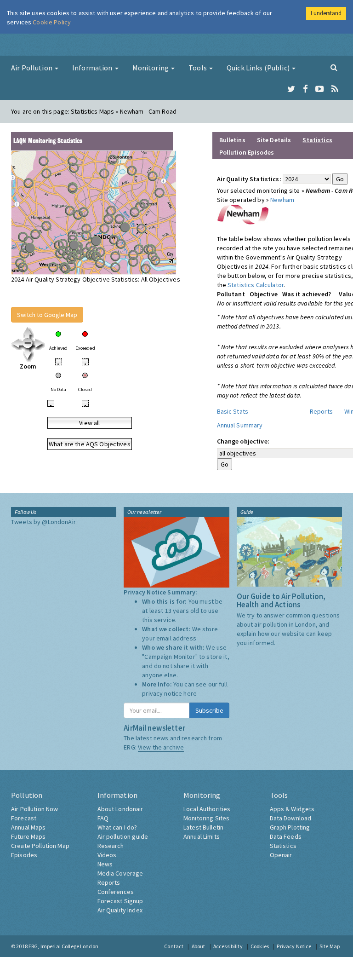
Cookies (260, 946)
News (105, 864)
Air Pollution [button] (32, 67)
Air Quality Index (119, 910)
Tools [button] (198, 67)
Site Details (274, 140)
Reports (321, 411)
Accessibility (228, 946)
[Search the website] (334, 67)
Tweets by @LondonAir (43, 522)
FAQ (102, 818)
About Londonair (120, 809)
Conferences (115, 892)
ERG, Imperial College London (63, 946)
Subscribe (209, 710)
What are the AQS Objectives (90, 444)
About (198, 946)
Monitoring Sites (206, 818)
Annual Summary (240, 425)
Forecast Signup (120, 901)
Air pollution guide (122, 836)
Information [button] (93, 67)
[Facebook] (305, 89)
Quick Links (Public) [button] (259, 67)
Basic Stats (233, 411)
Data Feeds (286, 836)
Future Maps (28, 836)
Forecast (23, 818)
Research (110, 846)
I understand (326, 13)
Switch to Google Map (47, 315)
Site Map (329, 946)
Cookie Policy (52, 22)
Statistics (283, 846)
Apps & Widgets (292, 809)
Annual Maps (28, 827)
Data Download (291, 818)
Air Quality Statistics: (249, 179)
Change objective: (243, 441)
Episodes (24, 855)
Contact (173, 946)
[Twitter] (291, 89)
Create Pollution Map (40, 846)
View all (89, 423)
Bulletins (232, 140)
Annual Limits (201, 836)
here (190, 693)
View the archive (161, 747)
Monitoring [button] (151, 67)
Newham (282, 200)
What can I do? (117, 827)
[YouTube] (320, 89)
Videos (107, 855)
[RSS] (335, 89)
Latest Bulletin (203, 827)
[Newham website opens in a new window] (243, 214)
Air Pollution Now (34, 809)
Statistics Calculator (256, 285)
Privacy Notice (294, 946)
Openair (281, 855)
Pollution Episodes (246, 152)
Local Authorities (206, 809)
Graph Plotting (290, 827)
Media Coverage (120, 873)
